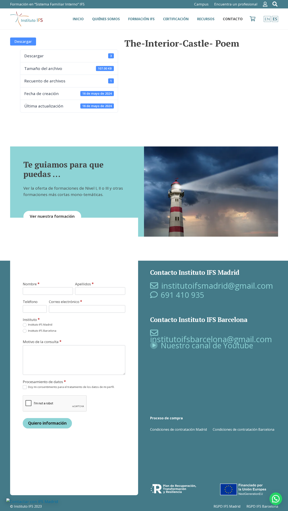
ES (275, 19)
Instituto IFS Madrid (39, 324)
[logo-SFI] (27, 19)
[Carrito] (252, 19)
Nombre (31, 284)
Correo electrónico (65, 301)
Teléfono (30, 301)
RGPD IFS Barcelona (262, 506)
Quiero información (47, 423)
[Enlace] (266, 4)
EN (267, 19)
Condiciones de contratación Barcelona (243, 429)
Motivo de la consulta (42, 341)
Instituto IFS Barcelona (41, 331)
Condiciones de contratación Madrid (178, 429)
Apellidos (84, 284)
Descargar (23, 41)
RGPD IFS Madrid (227, 506)
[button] (275, 498)
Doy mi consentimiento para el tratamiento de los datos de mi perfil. (70, 387)
